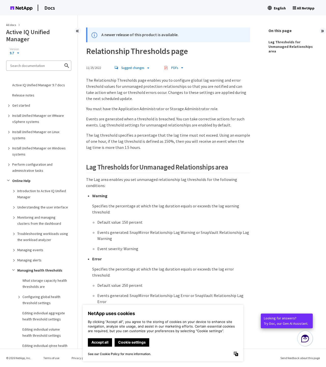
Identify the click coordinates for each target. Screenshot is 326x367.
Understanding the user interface (42, 207)
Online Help (21, 180)
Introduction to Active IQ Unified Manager (41, 194)
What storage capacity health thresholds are (44, 283)
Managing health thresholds (39, 270)
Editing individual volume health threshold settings (41, 332)
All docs (11, 25)
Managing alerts (29, 260)
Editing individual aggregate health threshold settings (43, 316)
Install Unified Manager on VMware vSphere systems (38, 118)
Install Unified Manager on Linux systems (35, 135)
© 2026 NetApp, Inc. (18, 358)
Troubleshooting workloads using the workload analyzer (42, 236)
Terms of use (51, 358)
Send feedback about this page (300, 358)
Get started (21, 105)
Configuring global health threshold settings (41, 299)
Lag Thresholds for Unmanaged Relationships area (290, 46)
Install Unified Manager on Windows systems (39, 151)
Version (14, 49)
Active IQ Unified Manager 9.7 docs (38, 85)
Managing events (30, 250)
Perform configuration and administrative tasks (32, 167)
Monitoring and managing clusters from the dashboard (39, 220)
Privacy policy (80, 358)
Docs (49, 8)
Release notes (23, 95)
